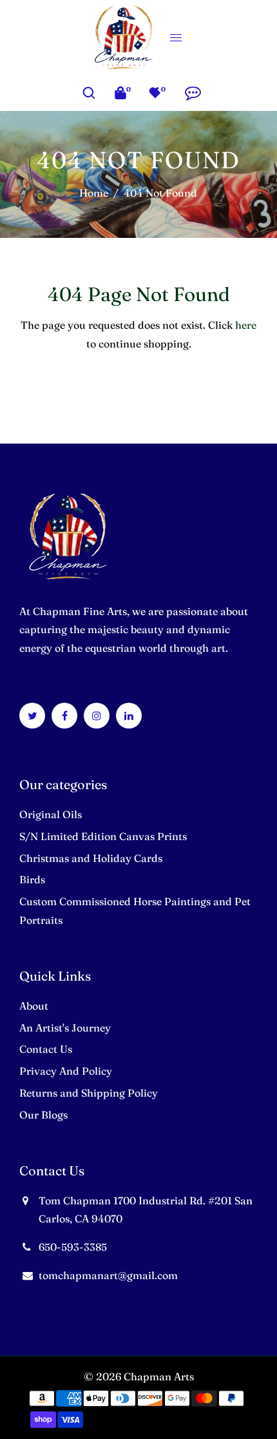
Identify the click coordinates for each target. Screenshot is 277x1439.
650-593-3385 (73, 1246)
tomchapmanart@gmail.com (108, 1275)
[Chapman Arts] (123, 35)
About (33, 1005)
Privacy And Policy (65, 1070)
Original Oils (50, 814)
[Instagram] (96, 715)
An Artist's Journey (65, 1027)
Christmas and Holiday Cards (90, 858)
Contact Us (45, 1049)
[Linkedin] (128, 715)
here (245, 324)
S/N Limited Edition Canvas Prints (103, 836)
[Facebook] (65, 715)
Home (93, 192)
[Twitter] (32, 715)
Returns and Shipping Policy (88, 1092)
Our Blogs (43, 1114)
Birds (32, 879)
